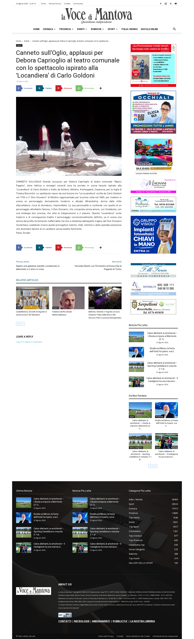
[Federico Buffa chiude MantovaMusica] (68, 298)
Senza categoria (136, 448)
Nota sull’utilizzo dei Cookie (138, 636)
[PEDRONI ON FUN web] (153, 211)
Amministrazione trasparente (165, 636)
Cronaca (48, 29)
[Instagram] (165, 4)
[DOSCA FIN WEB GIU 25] (153, 132)
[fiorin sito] (153, 276)
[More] (100, 88)
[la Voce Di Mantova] (97, 16)
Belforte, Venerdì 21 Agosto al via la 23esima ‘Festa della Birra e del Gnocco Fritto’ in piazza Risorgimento (105, 315)
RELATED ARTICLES (27, 280)
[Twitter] (170, 4)
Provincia (65, 29)
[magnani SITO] (153, 192)
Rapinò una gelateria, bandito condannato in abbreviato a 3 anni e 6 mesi (38, 268)
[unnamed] (153, 294)
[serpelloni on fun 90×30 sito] (153, 313)
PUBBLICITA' (120, 621)
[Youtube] (175, 4)
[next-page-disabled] (23, 324)
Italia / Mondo (129, 29)
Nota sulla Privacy (106, 636)
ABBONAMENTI (101, 621)
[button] (174, 29)
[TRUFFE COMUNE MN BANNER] (153, 86)
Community (78, 3)
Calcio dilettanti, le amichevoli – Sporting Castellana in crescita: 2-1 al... (162, 366)
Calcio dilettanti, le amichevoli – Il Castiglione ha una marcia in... (166, 454)
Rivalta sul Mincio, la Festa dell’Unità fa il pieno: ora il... (166, 423)
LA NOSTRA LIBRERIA (142, 621)
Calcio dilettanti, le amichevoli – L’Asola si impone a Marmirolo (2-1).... (162, 336)
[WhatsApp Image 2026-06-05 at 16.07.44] (153, 174)
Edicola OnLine (55, 3)
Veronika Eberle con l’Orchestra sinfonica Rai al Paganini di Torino (98, 268)
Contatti (67, 3)
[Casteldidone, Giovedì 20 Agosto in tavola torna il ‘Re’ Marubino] (32, 298)
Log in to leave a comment (29, 342)
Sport (111, 29)
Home (43, 3)
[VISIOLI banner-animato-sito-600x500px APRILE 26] (153, 252)
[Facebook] (160, 4)
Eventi (81, 29)
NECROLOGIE (81, 621)
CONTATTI (64, 621)
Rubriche (96, 29)
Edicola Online (149, 29)
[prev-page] (18, 324)
